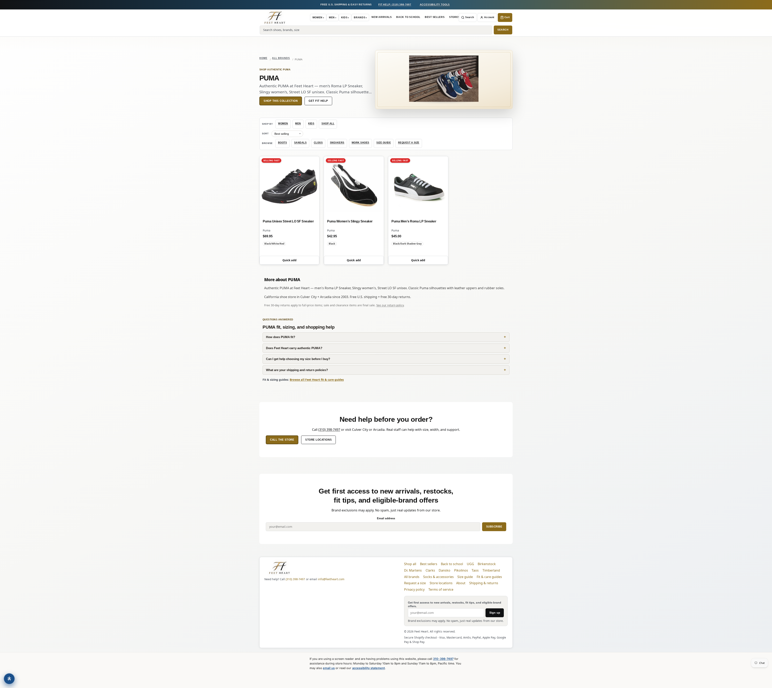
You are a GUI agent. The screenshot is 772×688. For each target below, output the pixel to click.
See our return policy (389, 305)
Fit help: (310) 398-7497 (394, 4)
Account (489, 17)
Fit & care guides (489, 577)
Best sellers (428, 564)
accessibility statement (368, 668)
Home (263, 58)
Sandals (300, 142)
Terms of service (440, 589)
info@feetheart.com (331, 579)
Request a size (408, 142)
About (460, 583)
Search (469, 17)
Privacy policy (414, 589)
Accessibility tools (435, 4)
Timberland (491, 570)
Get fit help (318, 100)
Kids (344, 17)
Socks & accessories (438, 577)
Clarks (430, 570)
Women (317, 17)
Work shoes (360, 142)
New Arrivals (382, 17)
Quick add (289, 260)
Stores (454, 17)
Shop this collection (281, 100)
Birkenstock (487, 564)
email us (329, 668)
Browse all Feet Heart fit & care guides (317, 380)
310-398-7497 (443, 658)
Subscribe (494, 526)
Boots (282, 142)
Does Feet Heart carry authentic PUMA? (294, 348)
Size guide (383, 142)
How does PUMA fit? (280, 337)
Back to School (408, 17)
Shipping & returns (483, 583)
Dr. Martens (413, 570)
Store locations (318, 439)
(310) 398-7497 (329, 429)
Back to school (452, 564)
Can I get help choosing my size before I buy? (298, 359)
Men (332, 17)
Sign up (494, 612)
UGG (470, 564)
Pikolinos (461, 570)
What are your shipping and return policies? (297, 370)
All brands (281, 58)
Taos (475, 570)
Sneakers (337, 142)
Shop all (327, 123)
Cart (507, 17)
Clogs (318, 142)
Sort (265, 133)
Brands (359, 17)
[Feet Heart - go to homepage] (275, 17)
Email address (386, 518)
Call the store (282, 439)
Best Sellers (435, 17)
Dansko (444, 570)
